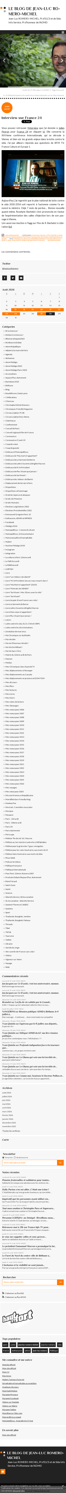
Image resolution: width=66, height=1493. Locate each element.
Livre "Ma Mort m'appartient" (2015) (21, 584)
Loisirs (8, 620)
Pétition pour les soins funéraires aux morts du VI (26, 850)
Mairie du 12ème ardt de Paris (18, 655)
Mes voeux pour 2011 (14, 729)
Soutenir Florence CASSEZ (16, 904)
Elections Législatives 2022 (17, 506)
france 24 (18, 239)
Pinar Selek (10, 858)
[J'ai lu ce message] (63, 1485)
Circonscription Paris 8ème (17, 417)
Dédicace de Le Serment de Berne (20, 460)
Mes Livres (10, 694)
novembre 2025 (9, 1126)
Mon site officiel (9, 1368)
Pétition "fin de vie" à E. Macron (18, 838)
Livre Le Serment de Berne (16, 604)
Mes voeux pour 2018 (14, 756)
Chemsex (9, 401)
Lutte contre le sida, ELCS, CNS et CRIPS (22, 623)
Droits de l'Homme (13, 499)
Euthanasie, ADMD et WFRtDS (18, 518)
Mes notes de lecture (14, 702)
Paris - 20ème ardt (13, 822)
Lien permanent (12, 235)
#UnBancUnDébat (13, 342)
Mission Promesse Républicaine (19, 795)
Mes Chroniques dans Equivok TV (20, 666)
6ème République (13, 346)
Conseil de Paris (12, 428)
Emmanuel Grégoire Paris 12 (18, 514)
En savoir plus (19, 1490)
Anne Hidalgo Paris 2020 (16, 370)
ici (44, 131)
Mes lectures (11, 690)
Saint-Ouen (10, 885)
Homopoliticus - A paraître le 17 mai (17, 1421)
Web (7, 967)
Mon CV (5, 1372)
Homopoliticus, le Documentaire (19, 534)
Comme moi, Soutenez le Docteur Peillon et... (41, 1076)
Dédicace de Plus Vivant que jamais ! (21, 471)
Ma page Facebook (10, 1398)
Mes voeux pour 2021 (14, 764)
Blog (7, 389)
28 (50, 314)
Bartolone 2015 (12, 381)
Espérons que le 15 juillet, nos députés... (39, 1024)
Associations (11, 374)
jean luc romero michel (28, 1344)
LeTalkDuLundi (11, 565)
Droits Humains (12, 502)
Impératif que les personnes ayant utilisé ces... (26, 1199)
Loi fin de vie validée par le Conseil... (33, 1002)
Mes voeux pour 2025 (14, 780)
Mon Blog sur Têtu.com (12, 1413)
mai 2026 (6, 1104)
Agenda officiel (8, 1364)
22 (59, 309)
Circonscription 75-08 (14, 413)
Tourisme (9, 936)
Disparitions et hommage (16, 491)
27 (42, 314)
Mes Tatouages (12, 705)
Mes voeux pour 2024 (14, 776)
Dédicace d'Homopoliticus (16, 452)
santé (18, 240)
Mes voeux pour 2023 (14, 772)
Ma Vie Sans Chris (13, 651)
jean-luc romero (30, 239)
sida (9, 240)
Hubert (8, 542)
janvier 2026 (7, 1119)
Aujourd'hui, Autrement (15, 377)
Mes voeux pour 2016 (14, 748)
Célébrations (11, 397)
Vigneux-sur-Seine (13, 959)
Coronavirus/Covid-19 (15, 440)
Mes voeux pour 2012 (14, 733)
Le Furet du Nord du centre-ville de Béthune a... (26, 1255)
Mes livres (6, 1376)
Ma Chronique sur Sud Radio (17, 635)
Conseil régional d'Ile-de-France (19, 432)
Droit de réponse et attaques (17, 495)
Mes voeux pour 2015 (14, 745)
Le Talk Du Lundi (12, 561)
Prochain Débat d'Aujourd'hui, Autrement (23, 877)
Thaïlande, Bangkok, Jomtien (18, 916)
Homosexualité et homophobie (18, 538)
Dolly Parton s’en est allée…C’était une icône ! (25, 1189)
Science (8, 893)
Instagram (10, 549)
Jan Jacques (8, 984)
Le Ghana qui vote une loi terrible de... (38, 1057)
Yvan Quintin (8, 1024)
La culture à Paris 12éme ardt (18, 557)
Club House (10, 420)
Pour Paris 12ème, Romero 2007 (19, 873)
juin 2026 (6, 1100)
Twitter (8, 940)
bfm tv (56, 239)
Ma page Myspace (10, 1394)
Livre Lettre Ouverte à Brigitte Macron (22, 608)
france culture (46, 239)
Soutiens (9, 908)
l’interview (33, 128)
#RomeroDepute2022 (15, 339)
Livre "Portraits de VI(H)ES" (17, 588)
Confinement (11, 424)
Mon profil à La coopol (11, 1417)
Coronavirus (10, 436)
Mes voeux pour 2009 (14, 721)
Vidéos (8, 955)
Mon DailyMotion (9, 1391)
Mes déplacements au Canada (18, 674)
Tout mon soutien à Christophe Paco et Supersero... (28, 1208)
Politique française (31, 237)
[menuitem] (36, 90)
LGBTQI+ (9, 569)
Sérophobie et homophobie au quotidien (19, 1383)
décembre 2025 (9, 1122)
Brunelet (6, 1002)
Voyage (8, 963)
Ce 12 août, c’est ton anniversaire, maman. (38, 984)
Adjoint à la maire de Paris (16, 350)
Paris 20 (8, 826)
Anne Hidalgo (11, 362)
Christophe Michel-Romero (17, 405)
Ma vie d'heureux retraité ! (17, 643)
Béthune (9, 385)
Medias (19, 237)
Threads (9, 924)
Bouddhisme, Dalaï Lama (16, 393)
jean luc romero (48, 1344)
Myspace (9, 815)
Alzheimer (10, 358)
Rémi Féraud (11, 881)
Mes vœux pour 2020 (14, 791)
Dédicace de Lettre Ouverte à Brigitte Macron (25, 463)
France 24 (22, 131)
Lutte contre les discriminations (19, 627)
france (41, 240)
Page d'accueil (58, 90)
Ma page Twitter (9, 1409)
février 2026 (7, 1115)
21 (50, 309)
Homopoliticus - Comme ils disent (20, 530)
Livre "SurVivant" (12, 596)
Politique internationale (51, 237)
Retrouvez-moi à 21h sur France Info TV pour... (26, 1227)
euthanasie (17, 1350)
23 (7, 314)
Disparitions (10, 487)
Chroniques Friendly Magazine (19, 409)
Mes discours (11, 682)
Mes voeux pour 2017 (14, 752)
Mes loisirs (10, 698)
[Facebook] (4, 278)
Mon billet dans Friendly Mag (17, 799)
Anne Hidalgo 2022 (13, 366)
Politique (54, 1350)
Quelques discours (10, 1387)
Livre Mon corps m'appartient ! (18, 612)
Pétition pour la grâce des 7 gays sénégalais (24, 846)
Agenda (8, 354)
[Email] (21, 278)
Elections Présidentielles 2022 (18, 510)
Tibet (7, 928)
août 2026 (6, 1092)
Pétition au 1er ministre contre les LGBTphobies (26, 842)
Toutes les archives (11, 1131)
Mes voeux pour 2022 (14, 768)
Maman (8, 659)
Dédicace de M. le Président (17, 467)
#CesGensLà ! (11, 331)
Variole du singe (12, 947)
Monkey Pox (10, 803)
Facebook (9, 522)
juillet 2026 (7, 1096)
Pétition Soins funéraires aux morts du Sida (23, 854)
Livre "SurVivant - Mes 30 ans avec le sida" (23, 592)
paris (5, 1344)
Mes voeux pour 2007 (14, 713)
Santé (4, 239)
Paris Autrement (12, 830)
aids (13, 240)
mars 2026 (7, 1111)
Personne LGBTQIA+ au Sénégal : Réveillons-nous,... (28, 1218)
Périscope (9, 834)
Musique (9, 811)
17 (15, 309)
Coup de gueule (12, 448)
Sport (7, 912)
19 (33, 309)
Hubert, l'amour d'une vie (13, 1379)
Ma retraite (10, 639)
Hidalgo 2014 (11, 526)
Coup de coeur (38, 235)
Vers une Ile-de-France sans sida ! (20, 951)
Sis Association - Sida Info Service (19, 901)
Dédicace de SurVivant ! (15, 475)
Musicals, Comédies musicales (19, 807)
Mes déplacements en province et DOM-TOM (25, 678)
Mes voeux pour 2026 (14, 784)
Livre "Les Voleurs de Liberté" (18, 577)
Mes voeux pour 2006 (14, 709)
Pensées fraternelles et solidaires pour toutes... (26, 1180)
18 (24, 309)
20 (41, 309)
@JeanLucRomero (10, 268)
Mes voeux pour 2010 (14, 725)
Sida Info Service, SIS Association (19, 897)
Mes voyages (11, 787)
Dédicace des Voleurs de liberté (19, 479)
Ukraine (8, 944)
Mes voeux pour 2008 (14, 717)
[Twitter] (13, 278)
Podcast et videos (13, 862)
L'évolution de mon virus (15, 631)
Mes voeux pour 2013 (14, 737)
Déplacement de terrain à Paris (19, 483)
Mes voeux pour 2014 (14, 741)
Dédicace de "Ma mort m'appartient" (21, 456)
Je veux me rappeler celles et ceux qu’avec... (24, 1237)
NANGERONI (8, 1011)
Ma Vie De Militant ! (14, 647)
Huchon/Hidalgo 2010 (15, 545)
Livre (7, 573)
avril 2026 (6, 1107)
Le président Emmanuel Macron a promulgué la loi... (29, 1246)
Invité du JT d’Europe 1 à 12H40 (36, 90)
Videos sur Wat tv (9, 1406)
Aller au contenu (8, 2)
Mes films (9, 686)
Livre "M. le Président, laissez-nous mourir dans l (26, 581)
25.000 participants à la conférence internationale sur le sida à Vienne (34, 95)
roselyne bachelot (30, 240)
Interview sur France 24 (21, 118)
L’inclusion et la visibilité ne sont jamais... (23, 1265)
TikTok (8, 932)
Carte (5, 1139)
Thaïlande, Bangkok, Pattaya (17, 920)
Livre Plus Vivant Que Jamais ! (18, 616)
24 (15, 314)
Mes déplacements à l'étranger (19, 670)
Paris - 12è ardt (12, 819)
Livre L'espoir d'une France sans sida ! (21, 600)
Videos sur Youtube (10, 1402)
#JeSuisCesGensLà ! (14, 335)
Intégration (10, 553)
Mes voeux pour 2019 (14, 760)
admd (27, 1350)
